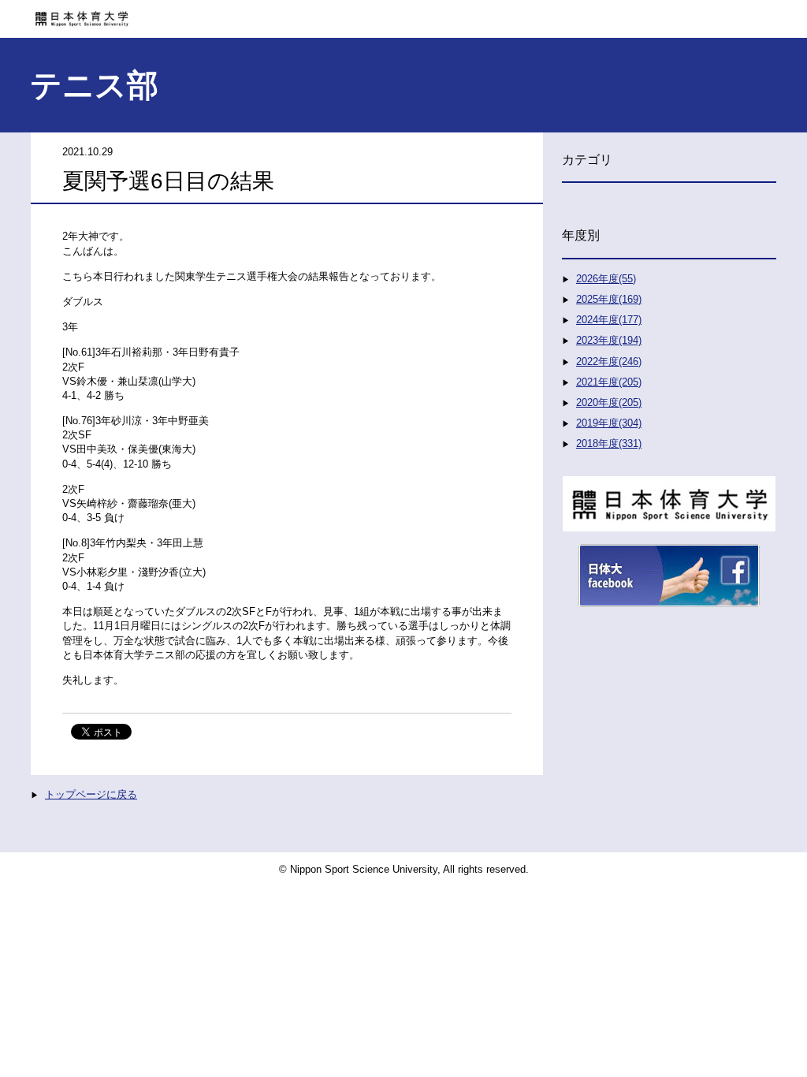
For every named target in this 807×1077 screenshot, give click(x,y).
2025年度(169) (609, 299)
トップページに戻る (91, 794)
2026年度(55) (606, 279)
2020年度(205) (609, 402)
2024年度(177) (609, 320)
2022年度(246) (609, 361)
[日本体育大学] (403, 13)
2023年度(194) (609, 340)
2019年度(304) (609, 423)
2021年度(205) (609, 382)
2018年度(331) (609, 443)
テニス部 (94, 85)
